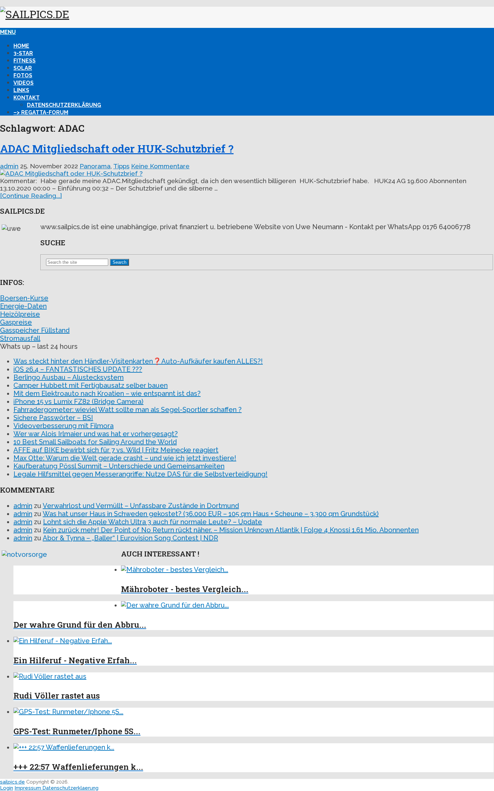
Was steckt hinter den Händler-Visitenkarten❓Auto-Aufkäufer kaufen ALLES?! (138, 361)
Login (6, 788)
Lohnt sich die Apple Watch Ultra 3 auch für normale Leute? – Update (152, 522)
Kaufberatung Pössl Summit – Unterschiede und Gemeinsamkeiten (118, 466)
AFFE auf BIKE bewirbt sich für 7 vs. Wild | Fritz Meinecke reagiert (115, 450)
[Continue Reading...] (31, 195)
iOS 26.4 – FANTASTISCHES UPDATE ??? (77, 369)
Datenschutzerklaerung (70, 788)
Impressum (28, 788)
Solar (22, 68)
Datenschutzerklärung (64, 105)
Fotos (22, 75)
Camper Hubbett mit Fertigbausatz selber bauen (90, 385)
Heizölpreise (20, 314)
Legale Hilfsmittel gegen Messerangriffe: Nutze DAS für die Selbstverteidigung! (140, 474)
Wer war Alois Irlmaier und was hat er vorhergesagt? (95, 434)
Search (119, 262)
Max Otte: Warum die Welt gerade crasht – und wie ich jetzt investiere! (124, 458)
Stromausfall (20, 338)
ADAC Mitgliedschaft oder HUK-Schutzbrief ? (117, 148)
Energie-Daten (23, 306)
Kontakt (26, 97)
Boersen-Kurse (24, 298)
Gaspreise (16, 322)
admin (9, 166)
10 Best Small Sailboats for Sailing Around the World (95, 442)
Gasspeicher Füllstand (35, 330)
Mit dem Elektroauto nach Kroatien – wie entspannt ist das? (107, 393)
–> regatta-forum (40, 112)
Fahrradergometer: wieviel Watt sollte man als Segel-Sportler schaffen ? (127, 410)
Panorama (95, 166)
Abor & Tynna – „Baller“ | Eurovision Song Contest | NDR (130, 538)
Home (21, 46)
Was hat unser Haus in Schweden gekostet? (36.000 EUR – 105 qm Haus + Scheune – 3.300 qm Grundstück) (211, 514)
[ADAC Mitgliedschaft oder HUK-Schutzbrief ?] (247, 173)
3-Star (23, 53)
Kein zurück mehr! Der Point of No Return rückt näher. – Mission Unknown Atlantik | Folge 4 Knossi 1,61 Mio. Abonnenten (231, 530)
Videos (23, 83)
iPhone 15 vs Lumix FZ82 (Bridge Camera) (78, 402)
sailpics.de (12, 782)
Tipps (121, 166)
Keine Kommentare (160, 166)
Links (21, 90)
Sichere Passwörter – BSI (53, 418)
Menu (8, 32)
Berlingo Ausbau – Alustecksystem (68, 377)
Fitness (24, 60)
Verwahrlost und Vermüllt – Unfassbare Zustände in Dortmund (141, 506)
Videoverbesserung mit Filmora (63, 426)
